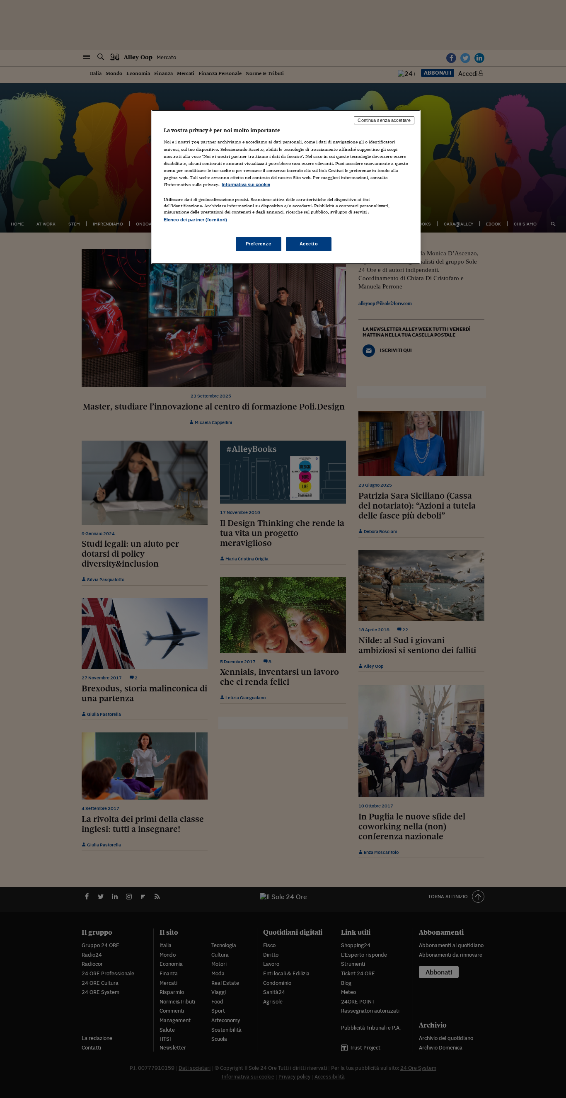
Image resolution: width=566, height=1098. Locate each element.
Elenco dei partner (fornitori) (195, 219)
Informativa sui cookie (246, 184)
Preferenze (258, 243)
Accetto (309, 243)
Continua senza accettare (384, 120)
